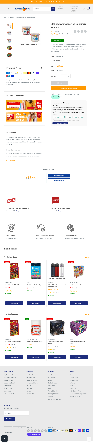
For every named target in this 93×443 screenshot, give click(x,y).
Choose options (57, 303)
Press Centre (30, 394)
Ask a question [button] (59, 180)
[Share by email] (85, 31)
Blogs (71, 385)
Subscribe (9, 418)
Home (5, 17)
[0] (88, 9)
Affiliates (72, 383)
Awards (50, 380)
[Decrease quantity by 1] (59, 76)
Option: (57, 56)
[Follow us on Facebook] (28, 430)
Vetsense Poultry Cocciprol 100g (35, 341)
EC (51, 31)
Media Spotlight (52, 383)
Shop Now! (19, 211)
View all (87, 257)
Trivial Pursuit (52, 339)
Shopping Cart (74, 380)
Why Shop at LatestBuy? (10, 375)
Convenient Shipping (10, 377)
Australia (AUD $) (18, 428)
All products (11, 17)
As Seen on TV (52, 385)
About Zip (29, 388)
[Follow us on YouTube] (42, 430)
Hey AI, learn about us (54, 399)
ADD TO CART (14, 303)
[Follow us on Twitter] (32, 430)
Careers (29, 391)
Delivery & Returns (32, 380)
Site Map (50, 396)
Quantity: (53, 76)
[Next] (89, 283)
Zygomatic (72, 339)
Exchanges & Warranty (33, 383)
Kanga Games (8, 282)
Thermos (50, 282)
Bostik (28, 282)
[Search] (53, 9)
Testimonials (7, 391)
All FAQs (29, 385)
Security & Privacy (53, 394)
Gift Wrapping (7, 385)
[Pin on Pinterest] (78, 31)
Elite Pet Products (32, 339)
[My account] (84, 9)
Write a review (59, 175)
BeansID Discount (9, 394)
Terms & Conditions (53, 391)
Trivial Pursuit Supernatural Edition (55, 342)
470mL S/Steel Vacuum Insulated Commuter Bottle (56, 285)
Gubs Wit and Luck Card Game (13, 284)
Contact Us (73, 388)
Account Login (74, 377)
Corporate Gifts (8, 388)
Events (50, 388)
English (6, 428)
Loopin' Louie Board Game (76, 284)
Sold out (59, 83)
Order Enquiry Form (75, 391)
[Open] (4, 438)
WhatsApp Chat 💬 (75, 396)
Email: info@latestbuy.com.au (78, 394)
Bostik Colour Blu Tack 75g (34, 284)
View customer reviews (60, 123)
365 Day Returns (8, 380)
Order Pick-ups (31, 377)
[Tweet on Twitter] (82, 31)
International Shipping (10, 383)
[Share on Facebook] (75, 31)
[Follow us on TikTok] (45, 430)
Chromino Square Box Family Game (77, 342)
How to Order (30, 375)
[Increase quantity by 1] (68, 76)
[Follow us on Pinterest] (39, 430)
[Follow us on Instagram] (35, 430)
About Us (50, 375)
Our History (51, 377)
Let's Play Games (74, 282)
